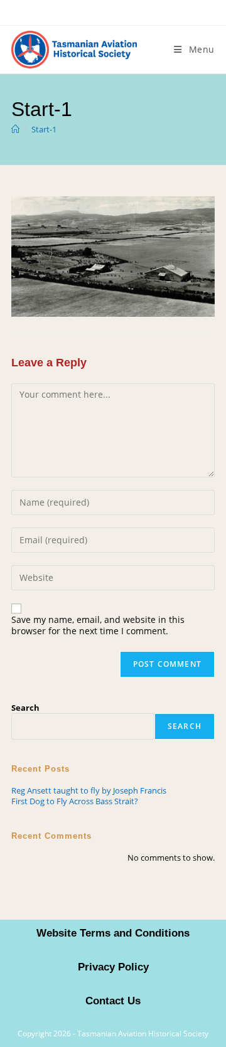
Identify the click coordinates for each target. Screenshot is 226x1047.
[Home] (15, 129)
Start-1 (43, 129)
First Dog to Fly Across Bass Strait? (74, 801)
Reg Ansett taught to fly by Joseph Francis (88, 790)
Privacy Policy (113, 967)
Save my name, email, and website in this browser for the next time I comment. (98, 625)
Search (25, 707)
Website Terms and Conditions (113, 933)
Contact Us (113, 1001)
